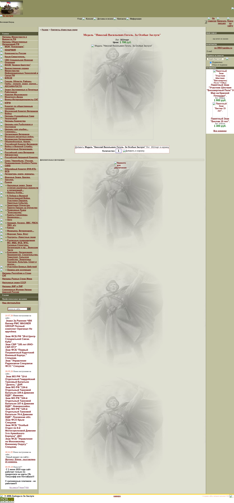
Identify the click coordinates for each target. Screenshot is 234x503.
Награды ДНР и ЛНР (12, 286)
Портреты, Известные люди (21, 237)
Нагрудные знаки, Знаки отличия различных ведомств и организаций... (22, 187)
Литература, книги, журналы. (20, 174)
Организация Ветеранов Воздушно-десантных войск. (19, 135)
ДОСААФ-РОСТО (13, 86)
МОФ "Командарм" (14, 46)
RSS (27, 487)
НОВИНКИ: (211, 68)
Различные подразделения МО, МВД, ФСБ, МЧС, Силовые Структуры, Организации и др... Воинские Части (22, 245)
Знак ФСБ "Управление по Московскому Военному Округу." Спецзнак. (18, 442)
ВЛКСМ (8, 78)
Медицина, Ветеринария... (20, 231)
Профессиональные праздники (14, 299)
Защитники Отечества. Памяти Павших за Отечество (22, 206)
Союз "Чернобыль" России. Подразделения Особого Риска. (21, 161)
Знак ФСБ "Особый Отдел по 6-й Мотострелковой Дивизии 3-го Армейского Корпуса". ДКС (20, 430)
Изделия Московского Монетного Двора (16, 95)
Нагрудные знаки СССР (14, 282)
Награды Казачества (15, 121)
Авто (9, 219)
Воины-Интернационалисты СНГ (21, 99)
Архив (22, 487)
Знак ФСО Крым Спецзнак (14, 421)
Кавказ (10, 227)
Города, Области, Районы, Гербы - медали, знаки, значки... (21, 82)
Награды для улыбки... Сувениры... (16, 130)
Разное (8, 182)
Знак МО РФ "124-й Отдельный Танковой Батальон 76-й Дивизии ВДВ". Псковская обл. (19, 413)
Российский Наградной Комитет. (21, 157)
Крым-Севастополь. (15, 56)
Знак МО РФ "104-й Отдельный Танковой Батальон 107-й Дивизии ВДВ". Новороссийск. (19, 402)
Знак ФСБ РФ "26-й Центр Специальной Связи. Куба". (20, 339)
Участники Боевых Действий (22, 266)
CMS (227, 496)
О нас (79, 19)
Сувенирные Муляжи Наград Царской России (17, 290)
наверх (117, 496)
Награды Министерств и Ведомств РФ (14, 38)
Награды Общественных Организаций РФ (14, 43)
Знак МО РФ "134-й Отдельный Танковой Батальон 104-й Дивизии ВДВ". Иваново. (19, 391)
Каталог (89, 19)
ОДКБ (8, 165)
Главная (5, 34)
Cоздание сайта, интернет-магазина (213, 496)
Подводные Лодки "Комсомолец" (16, 211)
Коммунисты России (15, 53)
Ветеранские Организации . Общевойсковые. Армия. (19, 140)
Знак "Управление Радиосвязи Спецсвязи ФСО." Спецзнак (18, 363)
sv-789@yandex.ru (223, 48)
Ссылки (5, 295)
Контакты (121, 19)
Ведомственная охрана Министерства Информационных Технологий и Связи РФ (21, 72)
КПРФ (8, 103)
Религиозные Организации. (19, 149)
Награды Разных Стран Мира (17, 279)
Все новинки (220, 131)
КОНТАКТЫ (211, 44)
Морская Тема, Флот (17, 234)
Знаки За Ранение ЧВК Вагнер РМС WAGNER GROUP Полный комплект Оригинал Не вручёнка (18, 326)
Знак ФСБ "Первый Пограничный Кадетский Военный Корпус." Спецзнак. (19, 353)
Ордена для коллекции (19, 270)
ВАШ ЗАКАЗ (211, 33)
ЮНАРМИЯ (10, 50)
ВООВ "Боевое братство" (18, 65)
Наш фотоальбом (11, 303)
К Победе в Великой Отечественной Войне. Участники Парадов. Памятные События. (18, 199)
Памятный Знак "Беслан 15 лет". (220, 120)
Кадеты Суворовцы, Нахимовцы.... (17, 216)
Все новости (14, 487)
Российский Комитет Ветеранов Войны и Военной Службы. (21, 145)
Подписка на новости (214, 55)
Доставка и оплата (105, 19)
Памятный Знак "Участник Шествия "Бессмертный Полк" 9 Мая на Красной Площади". (220, 90)
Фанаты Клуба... (15, 192)
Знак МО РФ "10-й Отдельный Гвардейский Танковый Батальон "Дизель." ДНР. (20, 380)
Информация (136, 19)
